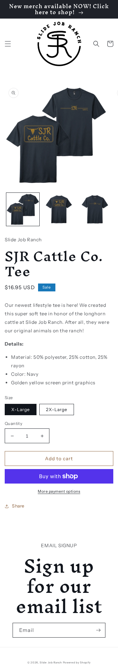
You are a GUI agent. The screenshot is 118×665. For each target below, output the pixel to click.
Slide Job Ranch (51, 662)
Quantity (13, 423)
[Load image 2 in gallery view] (59, 209)
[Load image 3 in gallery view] (94, 209)
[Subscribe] (98, 630)
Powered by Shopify (77, 662)
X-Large (20, 409)
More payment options (59, 491)
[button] (8, 44)
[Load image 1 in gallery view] (22, 209)
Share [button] (18, 506)
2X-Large (56, 409)
